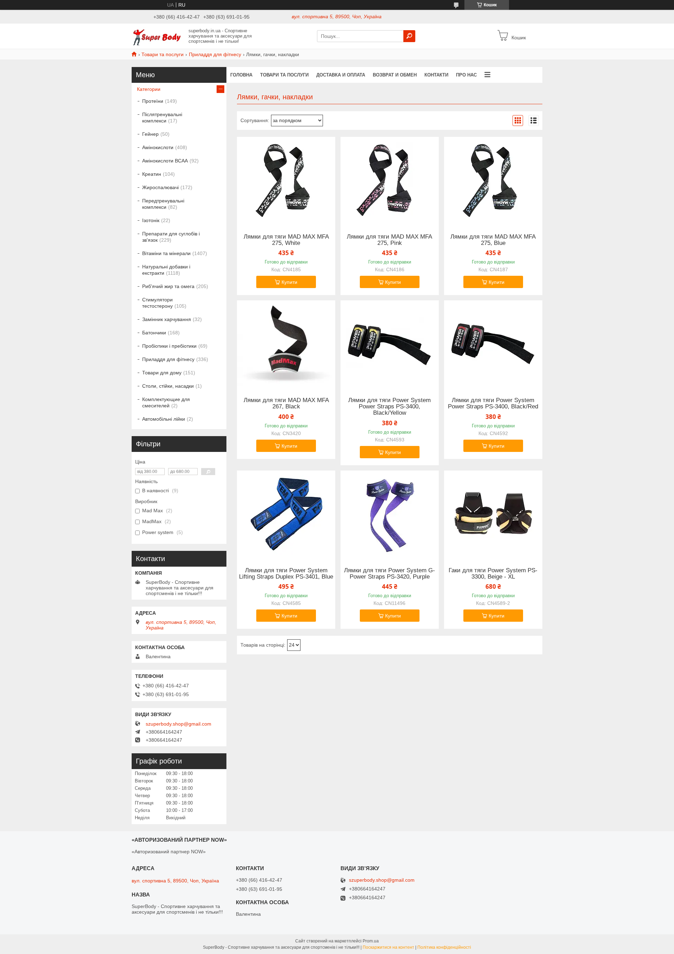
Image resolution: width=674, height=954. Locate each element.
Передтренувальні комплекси (163, 204)
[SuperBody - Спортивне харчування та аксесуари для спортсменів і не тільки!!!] (158, 36)
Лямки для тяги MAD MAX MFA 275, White (286, 240)
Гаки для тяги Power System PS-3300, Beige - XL (493, 573)
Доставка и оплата (340, 75)
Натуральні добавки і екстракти (166, 270)
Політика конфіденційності (444, 947)
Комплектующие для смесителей (166, 402)
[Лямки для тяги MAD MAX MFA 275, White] (286, 181)
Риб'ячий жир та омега (168, 286)
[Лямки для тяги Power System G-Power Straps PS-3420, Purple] (390, 514)
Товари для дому (161, 372)
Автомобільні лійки (163, 419)
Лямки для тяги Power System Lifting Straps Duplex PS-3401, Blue (286, 573)
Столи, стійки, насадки (168, 386)
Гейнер (150, 134)
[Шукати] (409, 36)
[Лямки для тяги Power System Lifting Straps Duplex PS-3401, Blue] (286, 514)
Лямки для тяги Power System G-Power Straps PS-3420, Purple (389, 573)
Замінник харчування (166, 319)
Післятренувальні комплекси (162, 118)
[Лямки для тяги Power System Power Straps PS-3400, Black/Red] (493, 344)
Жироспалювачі (160, 187)
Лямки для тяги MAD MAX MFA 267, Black (286, 403)
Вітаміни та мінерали (166, 253)
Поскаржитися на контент (388, 947)
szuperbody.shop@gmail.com (178, 724)
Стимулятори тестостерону (157, 303)
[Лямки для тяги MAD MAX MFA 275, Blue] (493, 181)
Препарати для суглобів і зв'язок (171, 237)
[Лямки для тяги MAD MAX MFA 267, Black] (286, 344)
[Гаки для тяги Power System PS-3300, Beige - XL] (493, 514)
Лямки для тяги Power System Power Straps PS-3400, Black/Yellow (389, 406)
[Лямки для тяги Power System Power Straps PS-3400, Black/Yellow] (390, 344)
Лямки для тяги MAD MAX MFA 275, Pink (389, 240)
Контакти (436, 75)
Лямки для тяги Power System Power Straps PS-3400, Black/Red (493, 403)
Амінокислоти (157, 147)
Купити (289, 282)
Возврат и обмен (395, 75)
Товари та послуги (162, 54)
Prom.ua (371, 941)
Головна (241, 75)
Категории (148, 89)
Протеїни (152, 101)
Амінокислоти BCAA (165, 161)
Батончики (154, 332)
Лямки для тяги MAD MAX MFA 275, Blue (493, 240)
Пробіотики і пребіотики (169, 346)
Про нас (466, 75)
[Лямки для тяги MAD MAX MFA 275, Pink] (390, 181)
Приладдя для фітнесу (215, 54)
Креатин (151, 174)
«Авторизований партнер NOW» (169, 851)
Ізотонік (150, 220)
